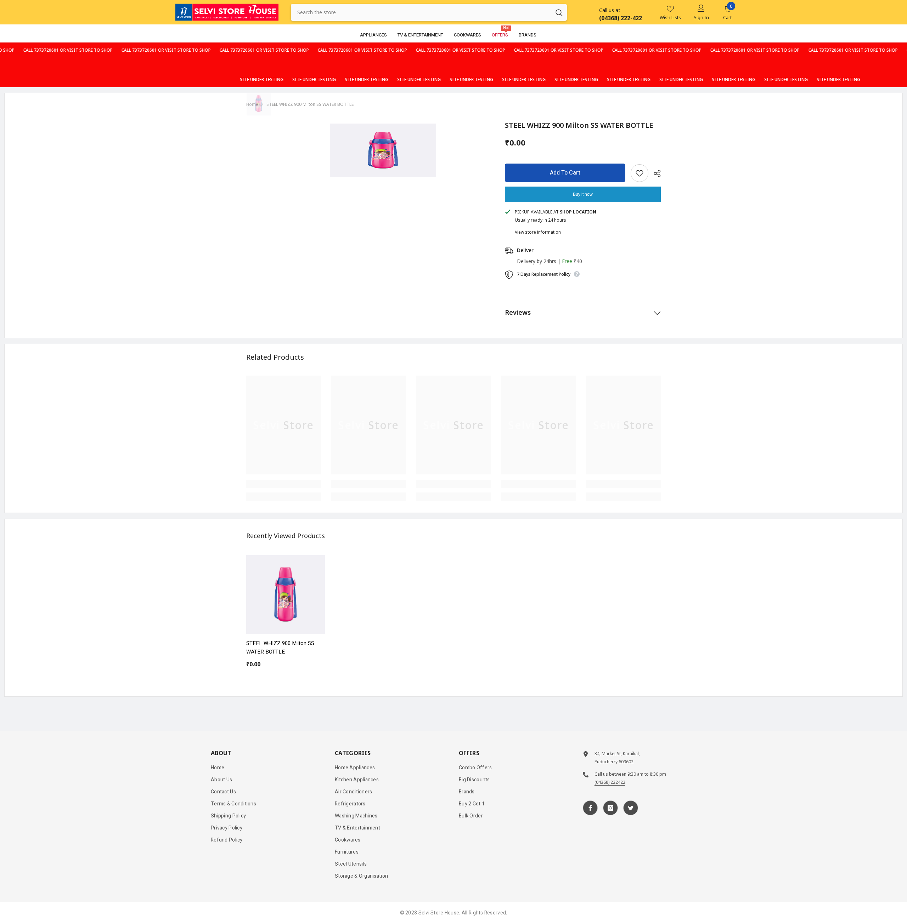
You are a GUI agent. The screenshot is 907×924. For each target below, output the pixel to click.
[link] (283, 484)
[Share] (654, 173)
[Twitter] (630, 807)
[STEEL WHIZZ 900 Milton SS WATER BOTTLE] (285, 594)
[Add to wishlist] (639, 173)
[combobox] (421, 12)
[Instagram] (610, 807)
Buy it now (583, 194)
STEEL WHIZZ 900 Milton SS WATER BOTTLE (280, 647)
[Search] (429, 12)
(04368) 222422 (610, 782)
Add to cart (565, 173)
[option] (383, 150)
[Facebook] (590, 807)
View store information (538, 232)
